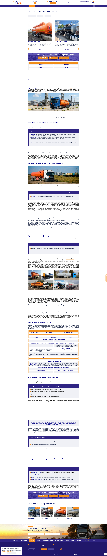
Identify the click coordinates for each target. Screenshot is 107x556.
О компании (15, 540)
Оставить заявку (64, 57)
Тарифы (38, 540)
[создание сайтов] (74, 554)
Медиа (67, 540)
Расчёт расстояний (59, 540)
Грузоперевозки (24, 540)
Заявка (72, 540)
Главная (29, 9)
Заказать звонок (53, 57)
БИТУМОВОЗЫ (31, 518)
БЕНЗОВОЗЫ (57, 518)
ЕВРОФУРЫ (40, 15)
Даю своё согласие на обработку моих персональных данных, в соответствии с (43, 537)
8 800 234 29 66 (53, 1)
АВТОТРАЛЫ (47, 15)
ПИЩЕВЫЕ (69, 518)
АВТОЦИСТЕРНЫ (40, 9)
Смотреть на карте (31, 549)
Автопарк (34, 9)
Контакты (79, 540)
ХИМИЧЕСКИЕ (44, 518)
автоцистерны (69, 72)
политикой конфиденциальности (7, 551)
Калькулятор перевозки (48, 540)
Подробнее (40, 49)
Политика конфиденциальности (74, 549)
